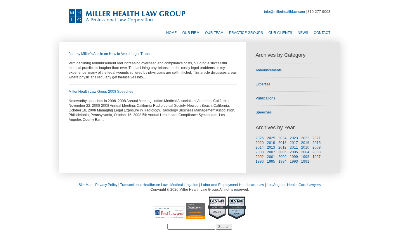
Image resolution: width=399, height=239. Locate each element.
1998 (305, 157)
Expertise (263, 84)
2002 (260, 157)
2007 (271, 152)
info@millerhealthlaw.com (284, 12)
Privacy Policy (106, 185)
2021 (317, 138)
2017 (294, 143)
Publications (265, 98)
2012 (282, 147)
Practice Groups (246, 33)
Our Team (214, 33)
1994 (282, 161)
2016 (305, 143)
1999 (294, 157)
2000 (282, 157)
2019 (271, 143)
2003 (317, 152)
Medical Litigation (184, 185)
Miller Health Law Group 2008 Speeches (101, 92)
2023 (294, 138)
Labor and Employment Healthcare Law (232, 185)
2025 (271, 138)
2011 (294, 147)
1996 (260, 161)
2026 (260, 138)
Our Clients (280, 33)
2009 (317, 147)
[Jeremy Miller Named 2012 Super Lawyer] (195, 217)
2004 (305, 152)
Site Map (86, 185)
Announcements (269, 70)
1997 (317, 157)
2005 (294, 152)
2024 (282, 138)
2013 (271, 147)
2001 (271, 157)
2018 (282, 143)
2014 (260, 147)
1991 (305, 161)
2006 (282, 152)
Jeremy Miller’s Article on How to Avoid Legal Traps (109, 54)
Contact (322, 33)
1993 (294, 161)
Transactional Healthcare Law (144, 185)
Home (171, 33)
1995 (271, 161)
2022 (305, 138)
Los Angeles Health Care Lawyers (294, 185)
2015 (317, 143)
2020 (260, 143)
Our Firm (191, 33)
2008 (260, 152)
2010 (305, 147)
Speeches (264, 112)
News (303, 33)
